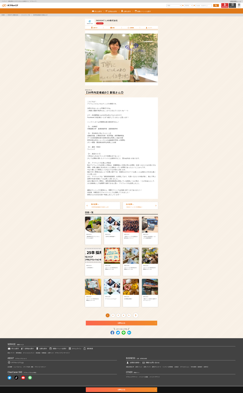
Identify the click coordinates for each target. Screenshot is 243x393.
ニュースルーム (18, 367)
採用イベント (138, 367)
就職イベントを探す (59, 348)
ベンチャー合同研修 (168, 367)
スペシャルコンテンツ (28, 353)
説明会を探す (29, 348)
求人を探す (15, 348)
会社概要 (10, 367)
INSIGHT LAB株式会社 (13, 15)
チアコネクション (184, 367)
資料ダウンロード (156, 367)
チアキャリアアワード (131, 377)
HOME (3, 15)
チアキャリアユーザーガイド (62, 353)
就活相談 (38, 353)
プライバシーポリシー (40, 367)
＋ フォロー (100, 23)
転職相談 (44, 353)
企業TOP (95, 27)
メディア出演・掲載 (28, 367)
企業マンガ (50, 353)
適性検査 (90, 348)
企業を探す (43, 348)
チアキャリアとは (17, 362)
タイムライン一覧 (25, 15)
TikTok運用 (193, 367)
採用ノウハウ (147, 367)
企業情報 (132, 27)
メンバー (150, 27)
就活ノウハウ (11, 353)
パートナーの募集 (143, 377)
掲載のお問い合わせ (152, 362)
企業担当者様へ (235, 1)
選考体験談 (19, 353)
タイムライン (76, 348)
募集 (113, 27)
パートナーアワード (154, 377)
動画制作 (200, 367)
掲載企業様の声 (130, 367)
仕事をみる (121, 323)
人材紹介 (176, 367)
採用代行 (206, 367)
